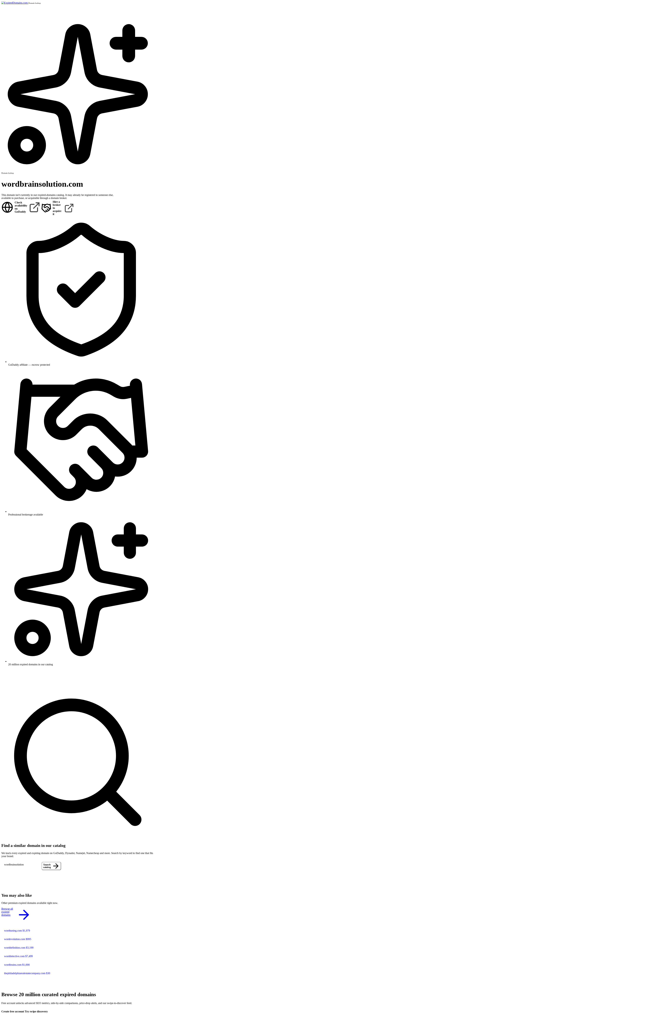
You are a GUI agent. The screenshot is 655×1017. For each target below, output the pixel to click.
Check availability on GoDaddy (21, 207)
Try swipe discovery (36, 1011)
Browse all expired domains (7, 911)
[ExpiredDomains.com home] (14, 2)
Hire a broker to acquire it (57, 208)
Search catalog (47, 866)
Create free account (12, 1011)
